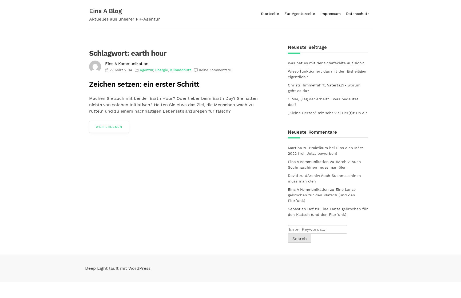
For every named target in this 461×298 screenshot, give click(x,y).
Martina (295, 148)
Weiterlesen (109, 127)
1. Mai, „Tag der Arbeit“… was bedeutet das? (323, 102)
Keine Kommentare (215, 70)
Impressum (330, 13)
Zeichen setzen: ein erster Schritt (144, 84)
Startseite (270, 13)
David (293, 175)
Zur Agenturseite (299, 13)
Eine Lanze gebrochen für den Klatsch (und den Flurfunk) (322, 195)
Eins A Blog (105, 11)
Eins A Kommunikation (126, 63)
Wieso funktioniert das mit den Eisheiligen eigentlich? (327, 74)
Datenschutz (357, 13)
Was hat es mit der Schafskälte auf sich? (326, 63)
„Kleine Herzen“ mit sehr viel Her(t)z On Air (327, 113)
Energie (161, 70)
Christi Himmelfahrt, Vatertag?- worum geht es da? (324, 88)
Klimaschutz (180, 70)
